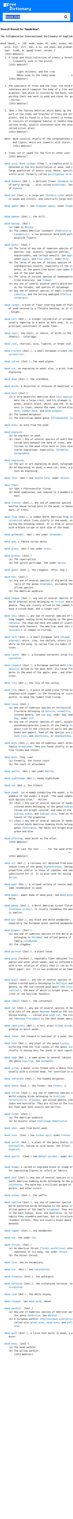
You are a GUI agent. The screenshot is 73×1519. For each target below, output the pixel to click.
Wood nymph (11, 792)
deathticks (41, 736)
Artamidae (53, 1209)
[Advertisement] (36, 1399)
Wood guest (11, 570)
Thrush (63, 1251)
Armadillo (64, 711)
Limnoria (19, 294)
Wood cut (10, 368)
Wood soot (11, 1128)
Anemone (17, 188)
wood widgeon (53, 411)
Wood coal (11, 343)
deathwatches (63, 736)
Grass (47, 548)
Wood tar (10, 1237)
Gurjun (13, 877)
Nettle (49, 771)
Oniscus (50, 711)
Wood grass (11, 548)
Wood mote (11, 757)
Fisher (57, 1085)
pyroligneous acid (59, 174)
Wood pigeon (12, 930)
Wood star (11, 1177)
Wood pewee (11, 905)
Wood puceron (13, 951)
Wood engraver (13, 432)
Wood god (10, 541)
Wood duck (11, 393)
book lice (20, 736)
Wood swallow (13, 1202)
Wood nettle (12, 771)
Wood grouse (12, 555)
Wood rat (10, 1008)
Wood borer (11, 244)
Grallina (58, 1096)
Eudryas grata (23, 813)
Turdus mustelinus (52, 1248)
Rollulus (61, 983)
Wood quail (11, 979)
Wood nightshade (15, 778)
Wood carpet (12, 305)
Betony (29, 227)
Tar (34, 1237)
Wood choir (11, 333)
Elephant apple (45, 206)
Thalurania (29, 827)
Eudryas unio (48, 813)
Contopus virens (20, 909)
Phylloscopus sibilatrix (56, 1319)
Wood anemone (13, 181)
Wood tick (11, 1262)
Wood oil (10, 863)
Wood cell (11, 319)
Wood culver (12, 361)
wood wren (53, 1322)
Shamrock (14, 1149)
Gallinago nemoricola (52, 1121)
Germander (55, 534)
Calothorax (15, 1184)
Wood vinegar (28, 163)
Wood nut (10, 785)
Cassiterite (41, 1269)
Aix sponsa (64, 396)
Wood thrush (12, 1244)
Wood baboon (12, 216)
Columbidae (30, 941)
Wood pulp (66, 895)
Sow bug (46, 714)
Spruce (62, 562)
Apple (25, 259)
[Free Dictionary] (17, 7)
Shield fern (41, 478)
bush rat (54, 1015)
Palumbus (37, 937)
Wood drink (11, 386)
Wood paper (11, 895)
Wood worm (11, 1333)
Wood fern (11, 478)
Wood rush (11, 1043)
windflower (59, 184)
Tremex (47, 280)
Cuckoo (66, 1135)
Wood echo (11, 425)
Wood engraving (14, 460)
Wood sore (11, 1135)
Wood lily (11, 683)
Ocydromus (46, 584)
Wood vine (11, 1294)
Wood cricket (13, 350)
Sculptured (15, 1287)
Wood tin (10, 1269)
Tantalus (14, 623)
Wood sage (11, 1057)
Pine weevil (44, 259)
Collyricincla (17, 1100)
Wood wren (11, 1343)
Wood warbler (13, 1308)
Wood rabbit (12, 1001)
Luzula (64, 1043)
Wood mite (11, 743)
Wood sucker (12, 1195)
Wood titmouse (13, 1276)
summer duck (29, 411)
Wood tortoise (13, 1283)
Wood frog (11, 517)
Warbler (53, 1315)
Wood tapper (12, 1230)
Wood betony (12, 223)
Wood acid (11, 163)
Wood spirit (12, 1156)
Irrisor (59, 601)
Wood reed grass (15, 1025)
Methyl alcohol (48, 1156)
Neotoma (44, 1011)
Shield (64, 478)
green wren (37, 1322)
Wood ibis (11, 615)
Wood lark (11, 637)
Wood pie (10, 919)
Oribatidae (25, 746)
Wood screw (11, 1068)
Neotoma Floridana (27, 1018)
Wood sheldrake (14, 1078)
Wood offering (13, 838)
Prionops (34, 1100)
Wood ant (10, 195)
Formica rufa (55, 195)
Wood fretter (13, 502)
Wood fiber (11, 485)
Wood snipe (11, 1114)
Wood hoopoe (12, 598)
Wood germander (14, 534)
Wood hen (10, 577)
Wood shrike (12, 1092)
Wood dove (11, 379)
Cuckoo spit (43, 1135)
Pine (65, 259)
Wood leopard (13, 665)
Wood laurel (12, 654)
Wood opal (11, 884)
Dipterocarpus (53, 866)
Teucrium (27, 1061)
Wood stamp (11, 1167)
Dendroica (34, 1315)
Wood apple (11, 206)
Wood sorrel (12, 1142)
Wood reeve (11, 1036)
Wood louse (11, 704)
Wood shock (11, 1085)
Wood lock (11, 690)
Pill (31, 718)
